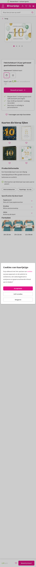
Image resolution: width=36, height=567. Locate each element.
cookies (29, 271)
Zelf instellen (18, 294)
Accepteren (18, 288)
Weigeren (18, 300)
